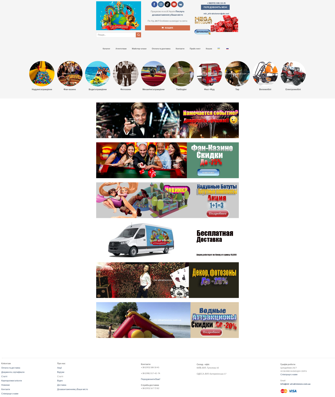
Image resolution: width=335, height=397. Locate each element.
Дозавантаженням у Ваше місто (72, 389)
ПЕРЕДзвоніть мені (215, 7)
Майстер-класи (139, 48)
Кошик (209, 48)
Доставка (61, 385)
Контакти (180, 48)
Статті (4, 376)
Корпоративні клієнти (11, 380)
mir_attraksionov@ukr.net (216, 13)
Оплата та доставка (161, 48)
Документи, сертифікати (12, 372)
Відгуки (60, 372)
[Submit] (138, 34)
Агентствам (121, 48)
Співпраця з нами (9, 393)
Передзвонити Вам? (150, 379)
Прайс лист (195, 48)
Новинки (5, 385)
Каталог (106, 48)
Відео (60, 380)
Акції (59, 367)
